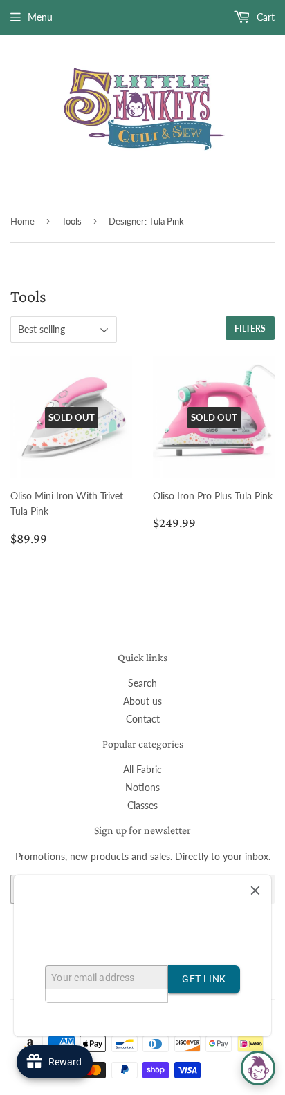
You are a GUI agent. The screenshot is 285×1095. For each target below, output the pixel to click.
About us (142, 701)
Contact (143, 719)
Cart (264, 17)
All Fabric (142, 769)
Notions (142, 787)
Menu (40, 17)
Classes (142, 805)
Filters (250, 328)
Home (22, 221)
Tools (72, 221)
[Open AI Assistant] (258, 1068)
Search (142, 683)
